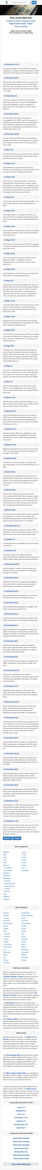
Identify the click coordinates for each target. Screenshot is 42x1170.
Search (30, 23)
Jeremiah (24, 921)
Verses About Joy (21, 1152)
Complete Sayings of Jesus (13, 976)
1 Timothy (6, 889)
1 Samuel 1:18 (9, 397)
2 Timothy (6, 891)
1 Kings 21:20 (9, 301)
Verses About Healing (21, 1138)
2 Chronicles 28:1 (11, 641)
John (5, 860)
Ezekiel (23, 926)
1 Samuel (6, 934)
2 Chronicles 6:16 (11, 801)
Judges (5, 928)
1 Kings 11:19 (9, 163)
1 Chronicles (7, 944)
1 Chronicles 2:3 (10, 96)
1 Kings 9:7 (8, 366)
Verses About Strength (21, 1155)
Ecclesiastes (25, 913)
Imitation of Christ (14, 21)
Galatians (6, 873)
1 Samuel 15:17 (10, 429)
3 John (23, 865)
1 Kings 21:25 (9, 316)
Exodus (5, 915)
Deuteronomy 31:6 (21, 1124)
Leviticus (6, 918)
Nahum (23, 947)
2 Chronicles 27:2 (11, 625)
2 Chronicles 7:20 (11, 821)
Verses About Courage (21, 1141)
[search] (30, 2)
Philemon (6, 896)
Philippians (7, 878)
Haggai (23, 955)
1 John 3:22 (8, 150)
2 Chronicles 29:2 (11, 657)
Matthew (6, 852)
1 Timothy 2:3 (9, 539)
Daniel (23, 928)
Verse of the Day (21, 26)
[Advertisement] (21, 48)
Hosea (23, 931)
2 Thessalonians (9, 886)
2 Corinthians (7, 870)
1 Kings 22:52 (9, 330)
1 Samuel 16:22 (10, 458)
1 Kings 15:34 (9, 240)
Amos (23, 936)
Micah (23, 944)
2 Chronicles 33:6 (11, 718)
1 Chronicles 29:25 (11, 134)
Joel (22, 934)
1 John (23, 860)
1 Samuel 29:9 (9, 510)
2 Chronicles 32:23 (11, 670)
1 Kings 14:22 (9, 211)
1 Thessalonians (9, 883)
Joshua (5, 926)
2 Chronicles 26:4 (11, 614)
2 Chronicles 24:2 (11, 591)
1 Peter (23, 854)
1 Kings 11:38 (9, 177)
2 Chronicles (7, 947)
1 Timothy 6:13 (10, 551)
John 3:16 (21, 1107)
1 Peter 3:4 (8, 382)
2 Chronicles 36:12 (11, 754)
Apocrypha (10, 1003)
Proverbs (6, 962)
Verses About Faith (21, 1148)
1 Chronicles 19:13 (11, 64)
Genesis (6, 913)
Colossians (7, 881)
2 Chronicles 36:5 (11, 769)
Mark (5, 854)
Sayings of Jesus (28, 21)
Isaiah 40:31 (21, 1128)
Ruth (5, 931)
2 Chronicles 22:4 (11, 578)
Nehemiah (6, 952)
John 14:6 (21, 1114)
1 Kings (5, 939)
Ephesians (7, 875)
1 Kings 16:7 (9, 281)
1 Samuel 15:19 (10, 445)
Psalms (5, 960)
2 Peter (23, 857)
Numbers (6, 921)
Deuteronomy (8, 923)
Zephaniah (25, 952)
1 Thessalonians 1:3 (12, 526)
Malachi (24, 960)
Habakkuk (24, 949)
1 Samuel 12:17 (10, 411)
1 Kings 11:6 (9, 197)
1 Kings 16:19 (9, 253)
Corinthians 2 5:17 (21, 1117)
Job (4, 957)
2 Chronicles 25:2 (11, 603)
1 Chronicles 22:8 (11, 78)
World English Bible (13, 1055)
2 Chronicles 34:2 (11, 738)
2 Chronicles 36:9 (11, 785)
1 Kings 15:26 (9, 226)
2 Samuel (6, 936)
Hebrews (6, 899)
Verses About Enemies (21, 1145)
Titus (5, 894)
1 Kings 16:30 (9, 269)
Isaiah (23, 918)
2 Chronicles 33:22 (11, 702)
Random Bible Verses (17, 23)
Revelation (25, 870)
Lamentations (26, 923)
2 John (23, 862)
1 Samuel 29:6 (9, 490)
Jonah (23, 941)
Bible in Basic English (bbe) (16, 1073)
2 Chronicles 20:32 (11, 564)
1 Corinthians (7, 868)
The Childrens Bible (10, 1019)
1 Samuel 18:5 (9, 472)
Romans (6, 865)
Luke (5, 857)
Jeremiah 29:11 (21, 1111)
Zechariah (24, 957)
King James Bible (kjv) (21, 17)
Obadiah (24, 939)
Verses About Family (21, 1158)
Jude (23, 868)
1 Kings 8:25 (9, 346)
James (23, 852)
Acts (4, 862)
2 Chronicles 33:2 (11, 686)
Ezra (4, 949)
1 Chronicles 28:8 (11, 114)
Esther (5, 955)
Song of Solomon (27, 915)
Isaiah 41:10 (21, 1121)
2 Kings (5, 941)
